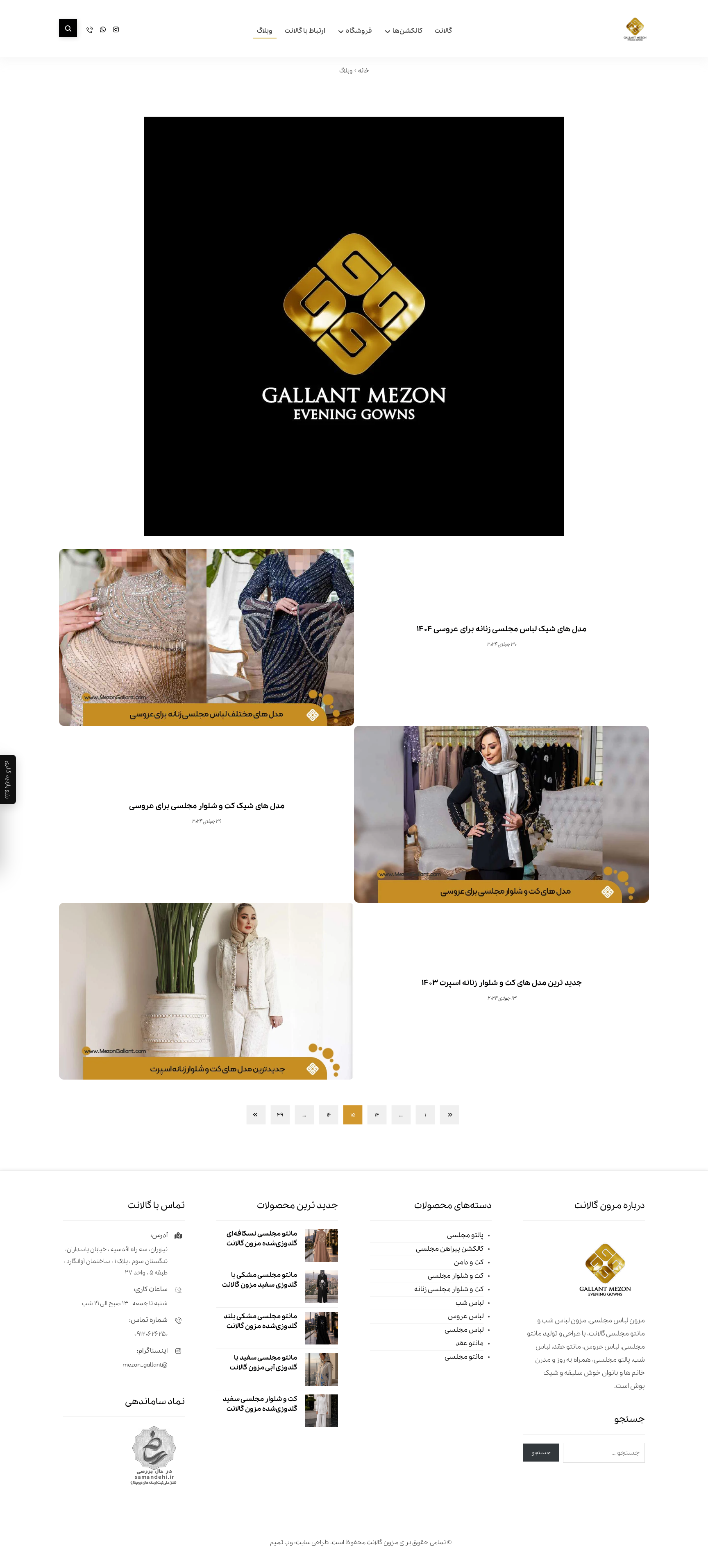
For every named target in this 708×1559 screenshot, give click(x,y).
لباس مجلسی (464, 1330)
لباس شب (469, 1303)
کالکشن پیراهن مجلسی (449, 1249)
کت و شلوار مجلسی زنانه (448, 1289)
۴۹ (280, 1114)
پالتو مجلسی (465, 1235)
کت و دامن (468, 1262)
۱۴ (376, 1114)
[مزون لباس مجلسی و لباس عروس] (635, 29)
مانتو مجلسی (464, 1357)
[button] (68, 28)
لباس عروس (465, 1316)
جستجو (541, 1452)
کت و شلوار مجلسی (455, 1276)
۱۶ (329, 1114)
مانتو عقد (469, 1343)
